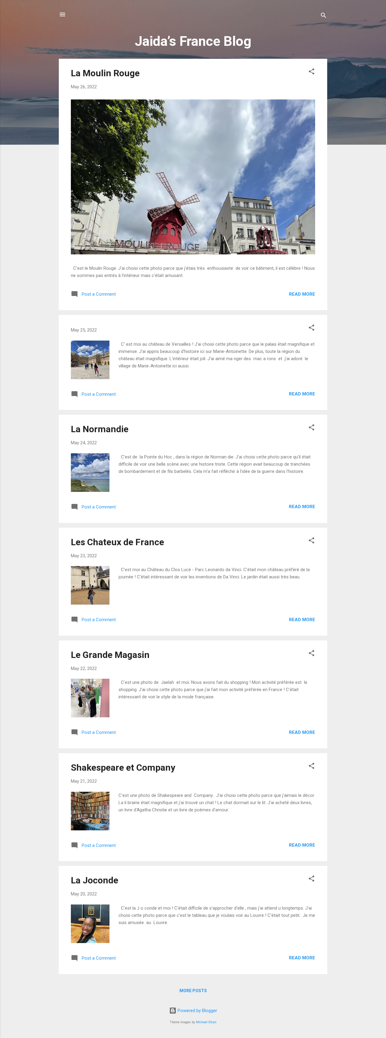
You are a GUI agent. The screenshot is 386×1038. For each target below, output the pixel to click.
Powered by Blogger (196, 1010)
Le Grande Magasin (110, 655)
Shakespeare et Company (123, 767)
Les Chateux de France (117, 542)
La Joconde (94, 880)
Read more (302, 294)
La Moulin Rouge (105, 73)
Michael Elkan (206, 1022)
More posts (193, 990)
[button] (311, 72)
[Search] (323, 16)
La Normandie (99, 429)
